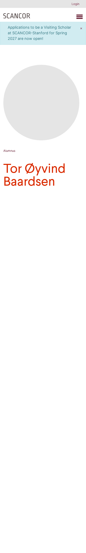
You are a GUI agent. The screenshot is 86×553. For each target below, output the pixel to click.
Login (75, 4)
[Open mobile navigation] (79, 17)
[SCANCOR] (16, 15)
